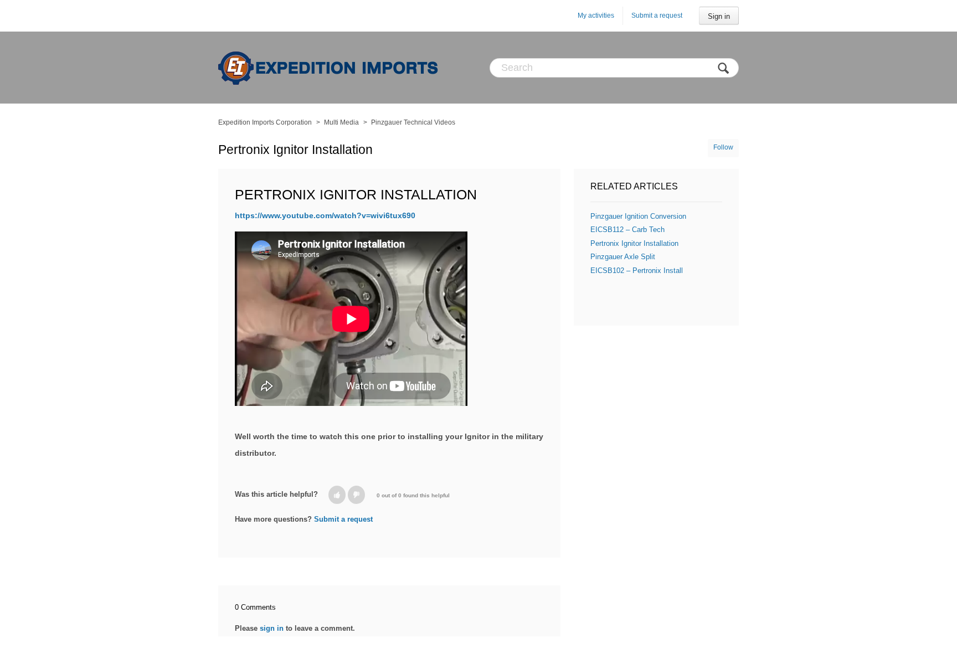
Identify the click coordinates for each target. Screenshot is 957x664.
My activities (596, 15)
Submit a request (656, 15)
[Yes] (337, 495)
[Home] (329, 68)
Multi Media (341, 122)
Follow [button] (723, 147)
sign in (272, 628)
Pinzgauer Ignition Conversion (638, 216)
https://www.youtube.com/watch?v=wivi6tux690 (325, 215)
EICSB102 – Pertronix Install (636, 270)
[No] (356, 495)
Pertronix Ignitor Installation (634, 243)
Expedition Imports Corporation (265, 122)
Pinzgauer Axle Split (622, 257)
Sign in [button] (719, 16)
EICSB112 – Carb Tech (627, 229)
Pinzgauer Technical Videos (413, 122)
